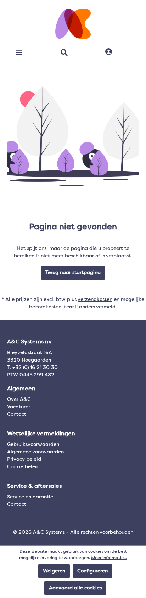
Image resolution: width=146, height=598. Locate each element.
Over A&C (19, 399)
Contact (16, 414)
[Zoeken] (64, 52)
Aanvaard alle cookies (75, 588)
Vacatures (18, 406)
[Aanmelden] (108, 52)
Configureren (92, 571)
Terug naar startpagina (73, 272)
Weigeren (54, 571)
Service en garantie (30, 496)
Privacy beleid (24, 459)
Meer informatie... (109, 558)
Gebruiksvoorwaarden (33, 444)
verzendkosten (95, 299)
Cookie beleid (23, 466)
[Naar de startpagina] (73, 24)
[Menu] (18, 52)
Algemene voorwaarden (35, 451)
